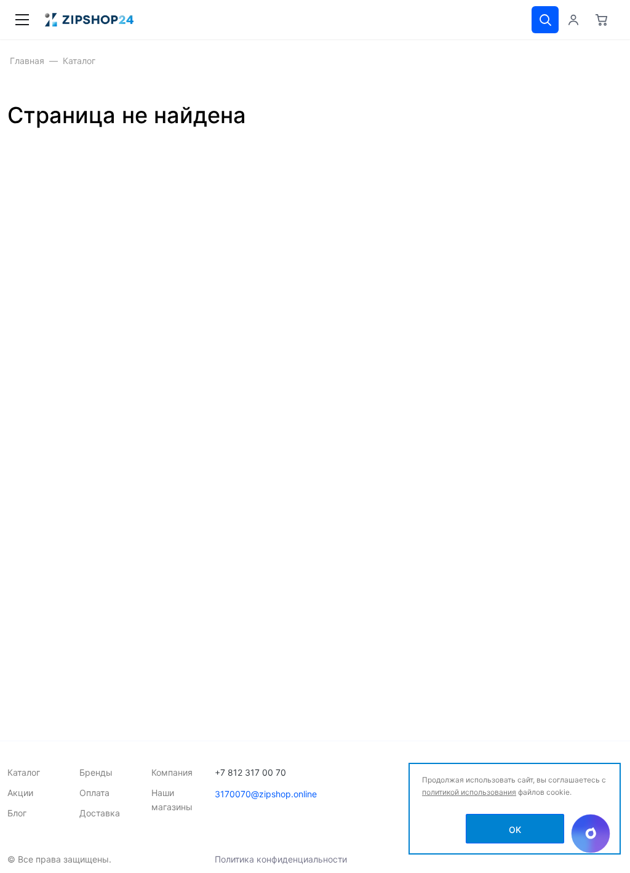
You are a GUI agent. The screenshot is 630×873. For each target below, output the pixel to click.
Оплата (94, 792)
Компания (172, 772)
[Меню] (22, 19)
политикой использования (469, 792)
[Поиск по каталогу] (545, 19)
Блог (16, 813)
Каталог (23, 772)
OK (515, 829)
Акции (20, 792)
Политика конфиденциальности (281, 859)
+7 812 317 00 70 (250, 772)
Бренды (96, 772)
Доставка (99, 813)
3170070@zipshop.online (266, 794)
